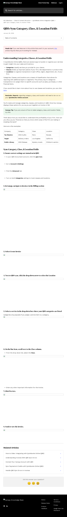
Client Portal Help (43, 2)
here (5, 90)
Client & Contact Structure (22, 20)
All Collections (7, 20)
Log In (60, 2)
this (55, 48)
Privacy (56, 505)
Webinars (54, 2)
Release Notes (45, 503)
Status (43, 499)
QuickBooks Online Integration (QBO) (43, 20)
